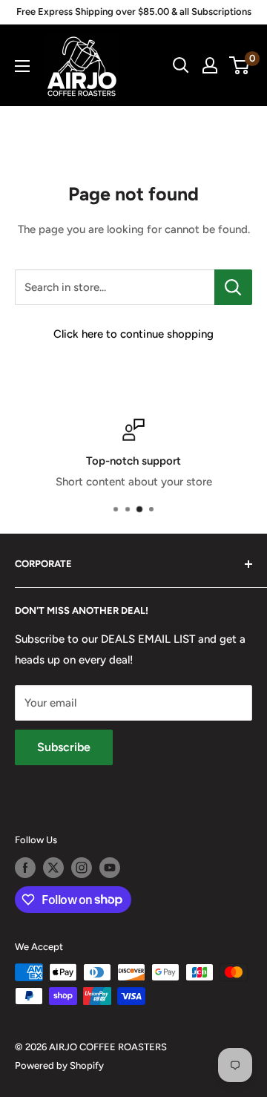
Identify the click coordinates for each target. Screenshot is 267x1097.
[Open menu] (22, 66)
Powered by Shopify (59, 1065)
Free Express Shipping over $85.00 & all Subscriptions (133, 11)
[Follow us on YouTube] (109, 867)
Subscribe (63, 747)
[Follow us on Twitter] (53, 867)
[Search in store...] (233, 287)
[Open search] (181, 65)
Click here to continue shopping (133, 334)
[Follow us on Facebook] (25, 867)
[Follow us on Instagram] (81, 867)
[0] (240, 65)
